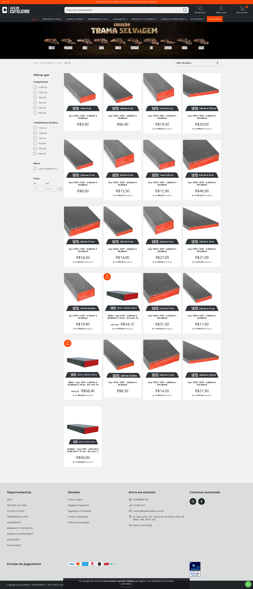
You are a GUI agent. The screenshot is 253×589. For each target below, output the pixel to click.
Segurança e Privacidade (79, 511)
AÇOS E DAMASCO (47, 63)
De (35, 183)
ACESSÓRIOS (197, 19)
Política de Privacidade (78, 522)
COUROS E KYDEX (74, 19)
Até (47, 183)
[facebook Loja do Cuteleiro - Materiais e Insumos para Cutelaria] (8, 2)
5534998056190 (140, 499)
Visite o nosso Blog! (142, 525)
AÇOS (35, 19)
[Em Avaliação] (195, 569)
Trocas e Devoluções (78, 516)
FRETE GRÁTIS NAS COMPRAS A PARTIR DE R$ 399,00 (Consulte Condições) (126, 2)
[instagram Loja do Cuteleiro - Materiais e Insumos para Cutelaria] (4, 2)
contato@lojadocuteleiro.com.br (148, 511)
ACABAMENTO (119, 19)
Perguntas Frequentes (78, 505)
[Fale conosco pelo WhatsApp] (248, 584)
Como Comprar (75, 499)
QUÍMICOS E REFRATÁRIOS (173, 19)
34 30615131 (139, 505)
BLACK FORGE (214, 19)
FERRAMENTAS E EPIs (98, 19)
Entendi (127, 584)
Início (35, 63)
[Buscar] (185, 10)
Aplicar (60, 189)
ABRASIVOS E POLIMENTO (143, 19)
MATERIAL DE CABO (52, 19)
